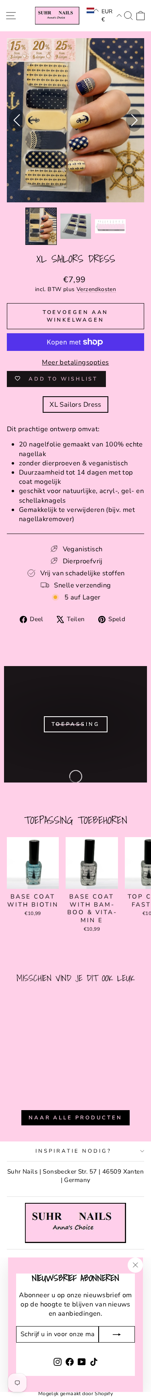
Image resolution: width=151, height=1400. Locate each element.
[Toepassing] (75, 724)
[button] (92, 10)
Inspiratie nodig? (73, 1151)
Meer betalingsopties (75, 362)
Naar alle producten (75, 1117)
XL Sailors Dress (75, 404)
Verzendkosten (96, 289)
